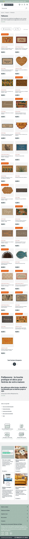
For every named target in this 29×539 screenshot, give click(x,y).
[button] (11, 364)
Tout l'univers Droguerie (14, 360)
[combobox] (13, 8)
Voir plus (3, 395)
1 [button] (14, 364)
